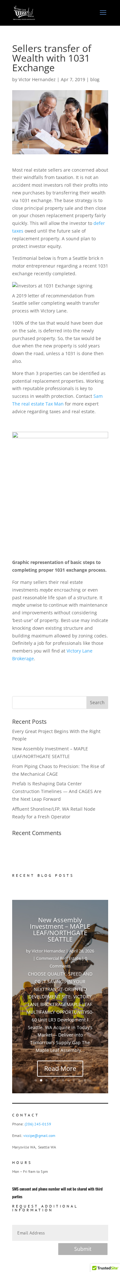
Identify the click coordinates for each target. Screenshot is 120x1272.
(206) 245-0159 (38, 1124)
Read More (60, 1068)
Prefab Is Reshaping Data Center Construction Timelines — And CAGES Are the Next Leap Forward (56, 791)
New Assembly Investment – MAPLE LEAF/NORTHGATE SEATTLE (60, 929)
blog (95, 79)
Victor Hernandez (37, 79)
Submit (83, 1248)
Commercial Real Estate (58, 958)
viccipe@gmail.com (39, 1135)
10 (85, 1080)
